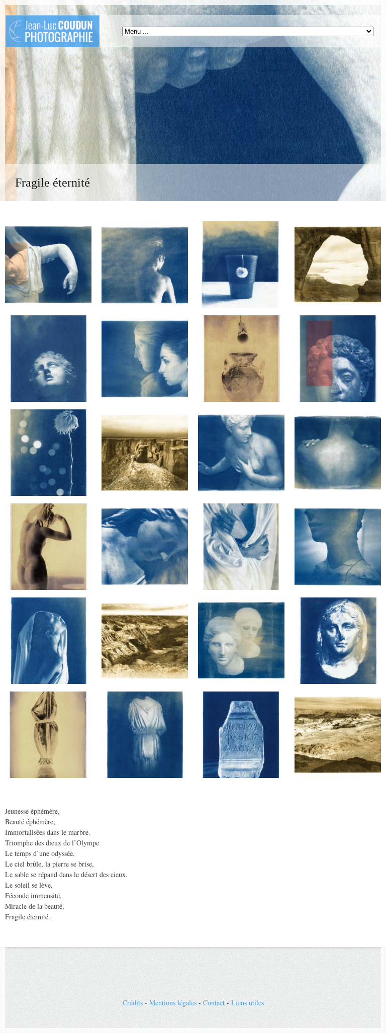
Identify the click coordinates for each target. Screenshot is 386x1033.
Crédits (133, 1002)
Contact (214, 1002)
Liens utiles (247, 1002)
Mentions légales (173, 1002)
